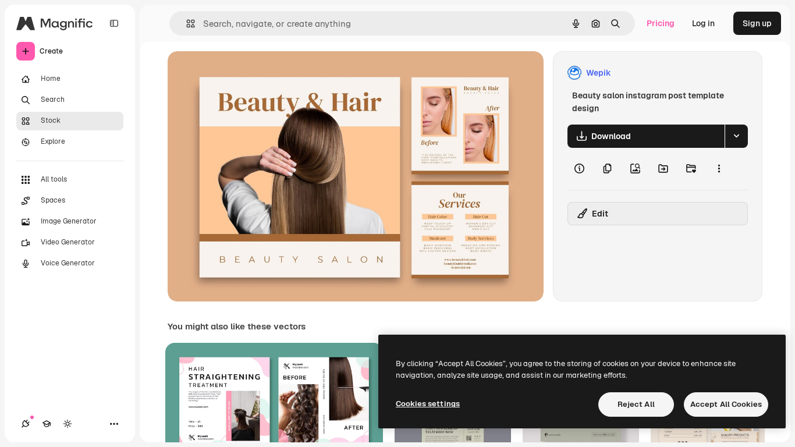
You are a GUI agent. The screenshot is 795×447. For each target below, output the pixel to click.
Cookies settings (428, 404)
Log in (703, 23)
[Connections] (25, 423)
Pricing (661, 23)
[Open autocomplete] (186, 23)
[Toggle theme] (67, 423)
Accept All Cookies (726, 404)
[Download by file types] (736, 136)
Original (242, 73)
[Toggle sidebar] (114, 23)
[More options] (718, 168)
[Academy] (46, 423)
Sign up (757, 23)
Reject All (636, 404)
